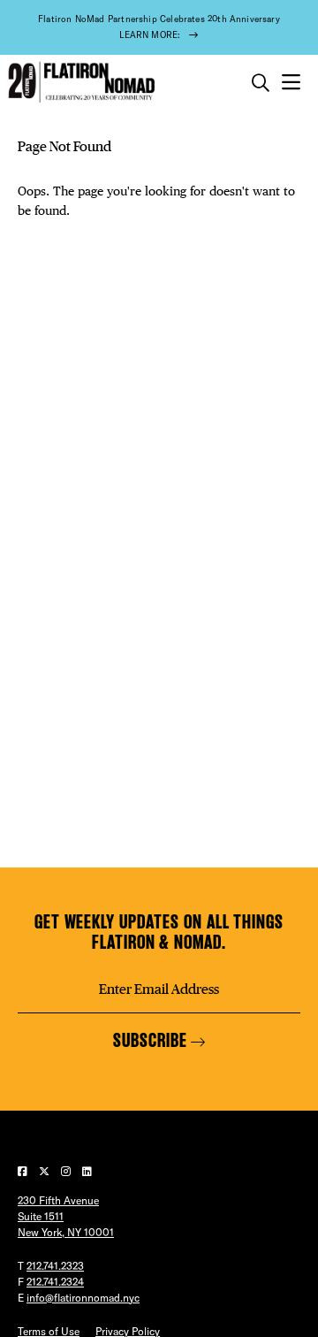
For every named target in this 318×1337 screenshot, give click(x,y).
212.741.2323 (55, 1265)
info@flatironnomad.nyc (83, 1297)
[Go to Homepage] (79, 82)
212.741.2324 (55, 1281)
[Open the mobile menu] (291, 83)
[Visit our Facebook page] (24, 1171)
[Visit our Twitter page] (45, 1171)
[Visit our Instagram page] (67, 1171)
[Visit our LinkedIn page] (87, 1171)
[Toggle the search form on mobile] (260, 83)
